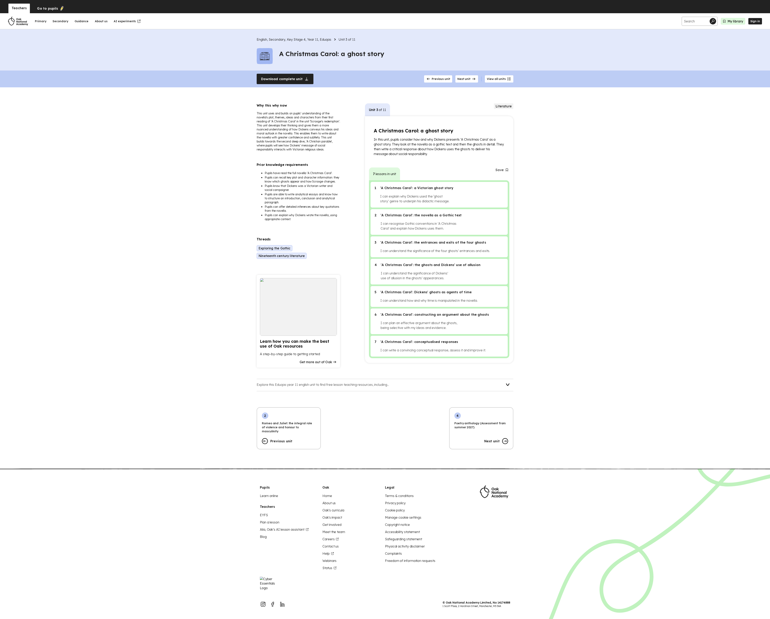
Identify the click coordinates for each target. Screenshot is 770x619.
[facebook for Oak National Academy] (273, 604)
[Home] (18, 21)
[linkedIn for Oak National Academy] (282, 604)
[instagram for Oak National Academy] (263, 604)
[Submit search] (713, 21)
